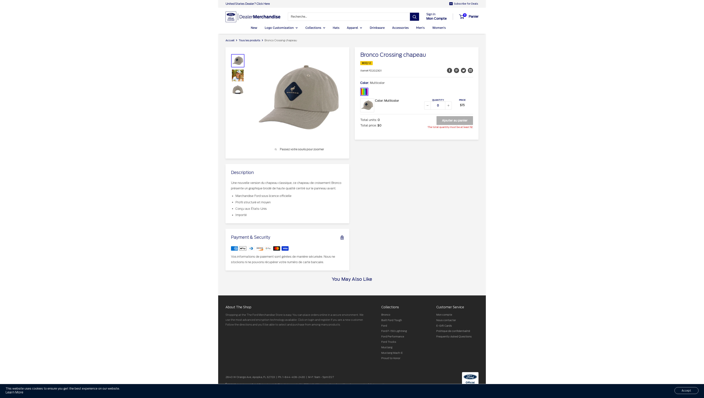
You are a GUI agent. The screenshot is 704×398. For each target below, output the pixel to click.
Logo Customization (279, 28)
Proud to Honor (390, 358)
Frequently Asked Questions (454, 336)
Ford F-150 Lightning (394, 331)
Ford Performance (392, 336)
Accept (686, 390)
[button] (449, 70)
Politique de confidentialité (453, 331)
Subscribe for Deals (466, 3)
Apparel (352, 28)
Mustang (387, 347)
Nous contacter (446, 320)
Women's (439, 28)
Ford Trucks (388, 341)
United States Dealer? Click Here (247, 4)
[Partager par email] (470, 70)
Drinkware (377, 28)
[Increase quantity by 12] (448, 105)
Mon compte (436, 18)
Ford (384, 325)
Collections (313, 28)
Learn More (14, 392)
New (254, 28)
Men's (420, 28)
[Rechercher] (414, 17)
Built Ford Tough (391, 320)
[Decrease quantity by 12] (427, 105)
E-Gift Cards (444, 325)
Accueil (229, 40)
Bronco (385, 314)
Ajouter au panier (454, 120)
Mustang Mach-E (392, 352)
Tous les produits (249, 40)
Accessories (400, 28)
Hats (336, 28)
